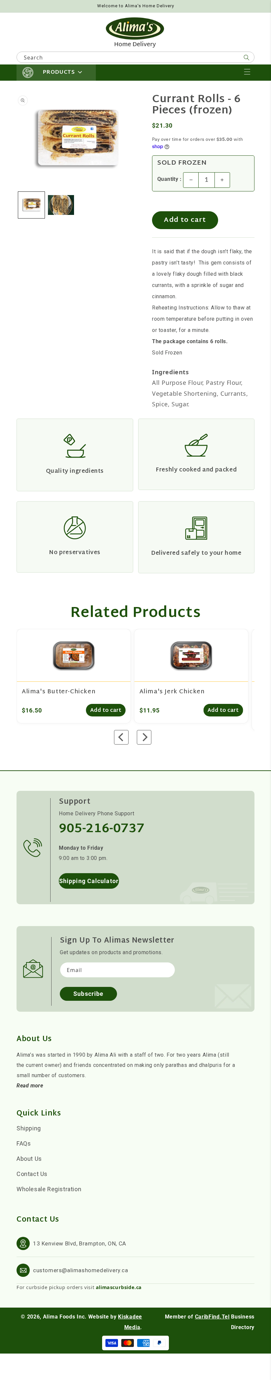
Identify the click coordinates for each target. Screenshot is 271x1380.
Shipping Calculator (89, 880)
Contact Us (32, 1173)
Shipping (29, 1128)
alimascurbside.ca (119, 1287)
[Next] (144, 737)
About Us (29, 1158)
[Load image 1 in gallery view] (31, 205)
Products (59, 72)
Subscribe (88, 993)
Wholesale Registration (49, 1189)
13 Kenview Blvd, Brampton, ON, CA (79, 1243)
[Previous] (121, 737)
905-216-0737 (101, 829)
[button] (247, 71)
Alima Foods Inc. (65, 1317)
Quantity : (169, 179)
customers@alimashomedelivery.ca (80, 1270)
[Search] (246, 57)
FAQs (24, 1143)
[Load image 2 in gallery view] (61, 205)
